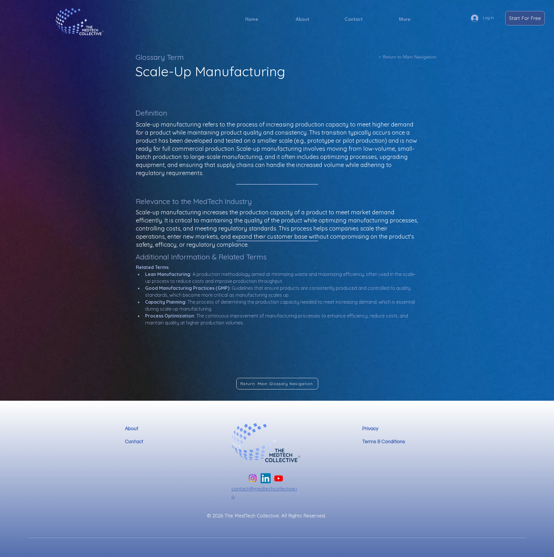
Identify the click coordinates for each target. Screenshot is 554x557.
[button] (404, 19)
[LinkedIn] (266, 478)
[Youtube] (279, 478)
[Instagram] (253, 478)
